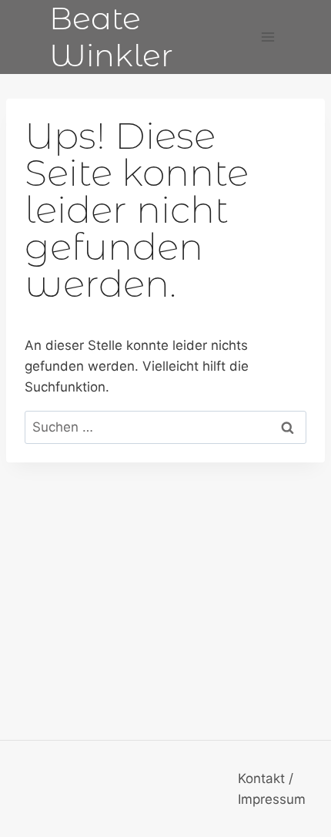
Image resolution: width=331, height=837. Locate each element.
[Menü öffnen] (267, 37)
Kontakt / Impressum (272, 789)
